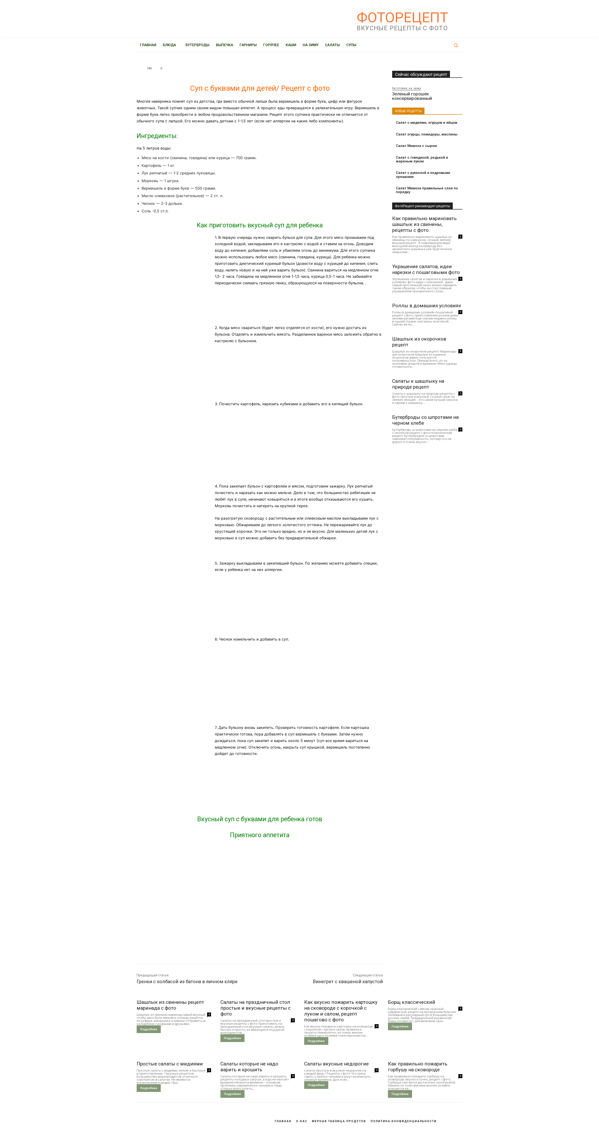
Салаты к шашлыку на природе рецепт (418, 384)
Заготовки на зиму (406, 88)
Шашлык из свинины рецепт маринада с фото (170, 1005)
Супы (142, 61)
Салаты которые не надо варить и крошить (249, 1066)
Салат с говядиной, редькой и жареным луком (422, 159)
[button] (455, 45)
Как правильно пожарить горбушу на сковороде (417, 1066)
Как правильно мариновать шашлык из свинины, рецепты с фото (424, 224)
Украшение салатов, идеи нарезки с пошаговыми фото (426, 269)
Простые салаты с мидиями (170, 1064)
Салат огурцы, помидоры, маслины (426, 134)
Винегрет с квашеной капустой (348, 981)
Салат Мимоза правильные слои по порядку (427, 190)
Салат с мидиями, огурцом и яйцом (426, 122)
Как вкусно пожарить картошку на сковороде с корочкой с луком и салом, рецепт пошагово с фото (340, 1011)
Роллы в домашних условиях (426, 305)
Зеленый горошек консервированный (412, 96)
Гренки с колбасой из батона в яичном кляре (187, 981)
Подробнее (148, 1029)
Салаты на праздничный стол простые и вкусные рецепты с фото (255, 1008)
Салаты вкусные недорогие (336, 1064)
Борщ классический (411, 1002)
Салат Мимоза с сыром (416, 146)
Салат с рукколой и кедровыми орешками (423, 175)
